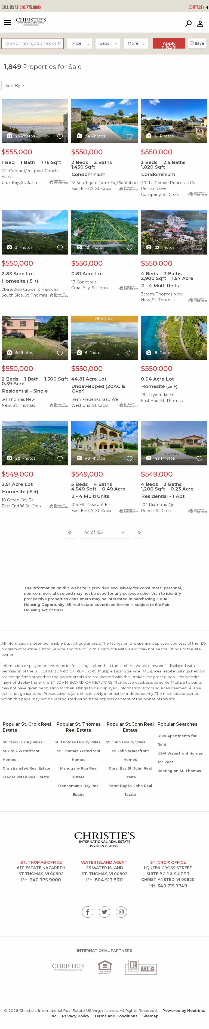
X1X (5, 101)
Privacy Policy (75, 1016)
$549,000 (17, 474)
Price (76, 43)
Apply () (169, 45)
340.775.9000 (21, 7)
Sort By (13, 85)
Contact (196, 7)
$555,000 (17, 152)
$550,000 (87, 152)
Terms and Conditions (115, 1016)
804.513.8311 (109, 880)
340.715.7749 (172, 886)
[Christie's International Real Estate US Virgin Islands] (25, 24)
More (133, 43)
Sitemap (150, 1016)
